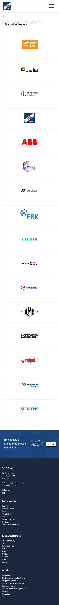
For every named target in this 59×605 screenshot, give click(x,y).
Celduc (5, 554)
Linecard (5, 517)
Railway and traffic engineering (14, 589)
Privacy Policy (8, 509)
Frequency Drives (9, 581)
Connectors (6, 575)
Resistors (6, 594)
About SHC (6, 514)
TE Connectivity (8, 541)
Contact (51, 444)
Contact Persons (9, 519)
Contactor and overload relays (14, 578)
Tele (3, 543)
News (4, 511)
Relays (5, 591)
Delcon (5, 557)
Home (5, 16)
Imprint (5, 506)
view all (4, 562)
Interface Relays (8, 586)
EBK (4, 559)
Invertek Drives (8, 546)
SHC (4, 549)
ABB (4, 551)
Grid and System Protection (13, 583)
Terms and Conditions (10, 525)
